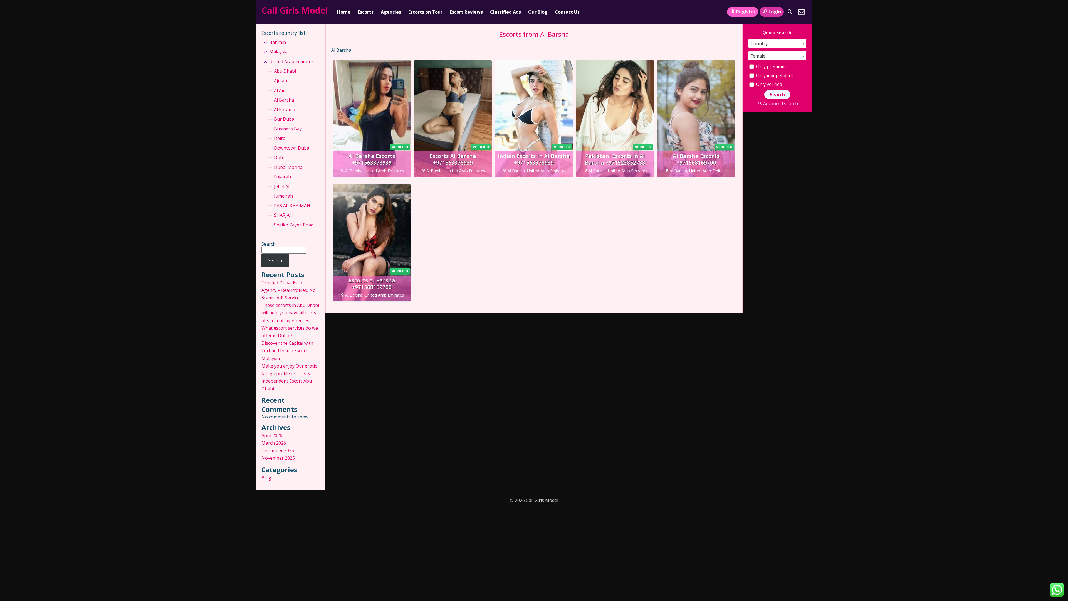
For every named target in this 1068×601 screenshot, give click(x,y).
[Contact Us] (802, 12)
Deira (279, 138)
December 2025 (277, 450)
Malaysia (278, 52)
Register (745, 12)
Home (343, 12)
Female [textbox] (758, 56)
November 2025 (278, 458)
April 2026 (271, 435)
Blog (266, 478)
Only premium (770, 66)
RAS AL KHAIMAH (292, 206)
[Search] (790, 12)
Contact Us (567, 12)
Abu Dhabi (285, 71)
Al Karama (284, 110)
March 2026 (273, 443)
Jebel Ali (282, 186)
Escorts (366, 12)
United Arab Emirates (291, 61)
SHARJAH (283, 215)
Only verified (768, 84)
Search (268, 244)
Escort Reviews (466, 12)
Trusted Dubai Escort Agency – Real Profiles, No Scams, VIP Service (288, 290)
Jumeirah (283, 196)
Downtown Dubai (292, 148)
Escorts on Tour (425, 12)
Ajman (280, 81)
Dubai (280, 157)
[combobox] (777, 43)
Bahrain (277, 42)
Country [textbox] (759, 43)
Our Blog (538, 12)
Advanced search (780, 103)
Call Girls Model (294, 10)
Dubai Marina (288, 167)
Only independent (774, 75)
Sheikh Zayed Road (293, 225)
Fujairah (282, 177)
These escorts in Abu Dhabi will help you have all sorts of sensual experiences (290, 312)
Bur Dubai (284, 119)
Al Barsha (284, 100)
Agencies (391, 12)
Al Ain (280, 90)
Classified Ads (505, 12)
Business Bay (288, 129)
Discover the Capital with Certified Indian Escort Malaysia (287, 350)
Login (774, 12)
